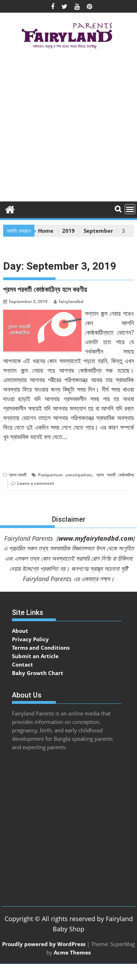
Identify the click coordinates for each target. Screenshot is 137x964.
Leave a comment (35, 483)
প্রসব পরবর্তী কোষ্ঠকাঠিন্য (115, 475)
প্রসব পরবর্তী (17, 475)
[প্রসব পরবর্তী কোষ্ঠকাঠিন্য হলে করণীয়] (42, 312)
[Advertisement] (68, 127)
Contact (22, 664)
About (20, 630)
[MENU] (130, 209)
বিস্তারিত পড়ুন (17, 458)
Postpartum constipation (65, 475)
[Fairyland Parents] (10, 209)
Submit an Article (35, 656)
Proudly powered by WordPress (43, 943)
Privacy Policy (30, 639)
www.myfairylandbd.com (95, 538)
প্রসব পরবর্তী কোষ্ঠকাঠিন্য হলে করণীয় (45, 289)
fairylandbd (71, 301)
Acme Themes (72, 952)
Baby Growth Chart (37, 672)
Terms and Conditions (41, 647)
